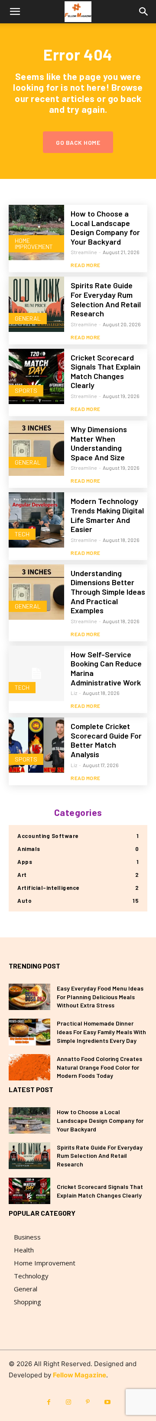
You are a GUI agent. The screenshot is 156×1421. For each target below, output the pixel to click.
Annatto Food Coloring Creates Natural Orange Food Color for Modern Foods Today (99, 1067)
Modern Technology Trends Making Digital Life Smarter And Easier (107, 515)
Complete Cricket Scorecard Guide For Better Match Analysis (106, 740)
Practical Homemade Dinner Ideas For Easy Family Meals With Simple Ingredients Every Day (101, 1032)
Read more (86, 265)
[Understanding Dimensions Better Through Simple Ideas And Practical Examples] (36, 592)
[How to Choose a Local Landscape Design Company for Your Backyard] (36, 232)
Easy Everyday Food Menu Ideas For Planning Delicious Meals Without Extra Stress (100, 997)
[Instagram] (68, 1402)
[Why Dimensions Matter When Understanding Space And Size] (36, 448)
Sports (26, 390)
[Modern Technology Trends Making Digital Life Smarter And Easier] (36, 520)
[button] (15, 11)
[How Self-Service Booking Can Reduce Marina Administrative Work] (36, 673)
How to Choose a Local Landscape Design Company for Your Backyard (105, 227)
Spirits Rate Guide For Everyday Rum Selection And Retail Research (106, 299)
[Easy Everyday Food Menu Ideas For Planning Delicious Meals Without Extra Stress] (29, 997)
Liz (74, 693)
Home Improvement (34, 243)
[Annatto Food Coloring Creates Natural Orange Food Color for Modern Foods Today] (29, 1067)
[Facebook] (48, 1402)
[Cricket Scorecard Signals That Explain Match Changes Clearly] (36, 376)
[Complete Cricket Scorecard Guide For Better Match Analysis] (36, 745)
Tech (22, 534)
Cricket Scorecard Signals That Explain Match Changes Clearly (105, 371)
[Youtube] (107, 1402)
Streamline (84, 252)
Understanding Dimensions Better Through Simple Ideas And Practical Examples (108, 591)
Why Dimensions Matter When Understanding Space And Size (99, 443)
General (28, 318)
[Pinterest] (87, 1402)
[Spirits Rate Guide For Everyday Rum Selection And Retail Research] (36, 304)
